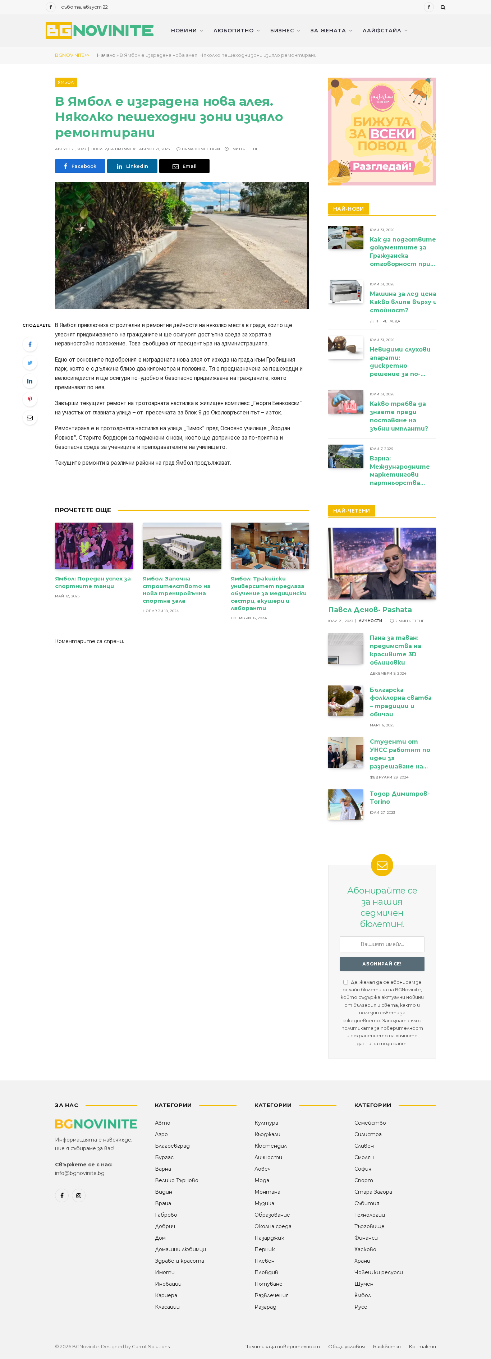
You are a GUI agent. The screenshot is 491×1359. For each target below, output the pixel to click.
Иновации (168, 1284)
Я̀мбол (66, 82)
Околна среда (273, 1226)
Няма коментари (201, 149)
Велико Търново (176, 1180)
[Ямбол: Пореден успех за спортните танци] (94, 546)
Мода (261, 1180)
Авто (162, 1123)
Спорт (363, 1180)
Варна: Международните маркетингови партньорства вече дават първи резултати (400, 471)
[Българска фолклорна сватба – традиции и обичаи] (345, 700)
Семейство (370, 1123)
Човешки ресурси (378, 1272)
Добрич (165, 1226)
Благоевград (172, 1146)
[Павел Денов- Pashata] (382, 564)
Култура (266, 1123)
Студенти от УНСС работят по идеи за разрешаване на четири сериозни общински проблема (400, 754)
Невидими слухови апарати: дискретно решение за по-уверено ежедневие (400, 362)
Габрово (166, 1215)
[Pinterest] (30, 399)
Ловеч (262, 1169)
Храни (362, 1261)
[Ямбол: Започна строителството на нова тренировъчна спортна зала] (182, 546)
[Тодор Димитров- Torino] (345, 804)
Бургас (164, 1157)
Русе (360, 1307)
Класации (167, 1307)
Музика (264, 1203)
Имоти (165, 1272)
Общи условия (346, 1346)
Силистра (368, 1134)
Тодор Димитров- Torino (400, 797)
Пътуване (268, 1284)
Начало (106, 55)
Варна (163, 1169)
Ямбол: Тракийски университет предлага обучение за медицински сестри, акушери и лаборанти (269, 593)
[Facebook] (30, 344)
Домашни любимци (180, 1249)
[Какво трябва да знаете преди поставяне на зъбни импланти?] (345, 401)
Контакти (422, 1346)
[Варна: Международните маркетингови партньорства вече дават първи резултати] (345, 456)
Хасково (365, 1249)
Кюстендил (270, 1146)
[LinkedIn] (30, 381)
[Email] (30, 417)
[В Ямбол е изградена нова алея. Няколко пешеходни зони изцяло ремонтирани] (182, 245)
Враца (163, 1203)
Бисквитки (387, 1346)
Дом (160, 1238)
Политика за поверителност (282, 1346)
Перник (264, 1249)
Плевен (264, 1261)
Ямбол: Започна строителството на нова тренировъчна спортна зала (177, 589)
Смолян (364, 1157)
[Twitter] (30, 362)
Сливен (364, 1146)
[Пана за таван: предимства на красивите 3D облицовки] (345, 648)
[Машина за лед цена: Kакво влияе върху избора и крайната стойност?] (345, 291)
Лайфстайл (382, 30)
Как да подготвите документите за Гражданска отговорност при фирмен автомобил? (403, 252)
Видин (163, 1192)
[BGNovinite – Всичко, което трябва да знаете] (99, 31)
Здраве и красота (179, 1261)
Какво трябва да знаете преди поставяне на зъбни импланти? (400, 416)
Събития (366, 1203)
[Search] (442, 7)
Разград (265, 1307)
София (362, 1169)
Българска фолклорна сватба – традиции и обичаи (401, 702)
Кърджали (267, 1134)
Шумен (363, 1284)
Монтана (267, 1192)
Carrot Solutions (151, 1346)
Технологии (369, 1215)
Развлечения (271, 1295)
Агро (161, 1134)
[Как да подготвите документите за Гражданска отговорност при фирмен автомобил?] (345, 237)
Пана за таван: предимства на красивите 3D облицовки (395, 650)
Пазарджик (269, 1238)
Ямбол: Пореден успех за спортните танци (93, 582)
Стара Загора (373, 1192)
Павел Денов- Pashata (370, 610)
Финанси (366, 1238)
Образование (272, 1215)
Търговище (369, 1226)
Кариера (166, 1295)
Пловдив (266, 1272)
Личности (370, 621)
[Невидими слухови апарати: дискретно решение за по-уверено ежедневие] (345, 347)
